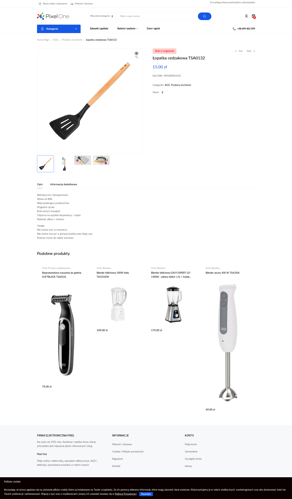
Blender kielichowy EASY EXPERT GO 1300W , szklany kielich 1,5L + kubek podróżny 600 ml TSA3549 (170, 277)
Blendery (107, 268)
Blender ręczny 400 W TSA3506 (222, 273)
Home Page (43, 40)
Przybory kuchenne (72, 40)
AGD (55, 40)
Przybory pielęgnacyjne (59, 268)
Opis (40, 184)
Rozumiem (146, 494)
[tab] (40, 184)
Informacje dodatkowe (63, 184)
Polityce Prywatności (125, 494)
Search (204, 16)
